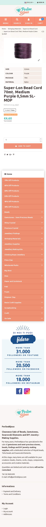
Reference (8, 105)
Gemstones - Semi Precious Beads (18, 217)
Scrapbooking (10, 308)
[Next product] (43, 31)
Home (9, 174)
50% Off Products (11, 196)
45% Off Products (11, 201)
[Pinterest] (13, 154)
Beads (7, 212)
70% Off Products (11, 180)
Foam (6, 292)
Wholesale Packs (11, 265)
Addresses (7, 514)
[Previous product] (42, 31)
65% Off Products (11, 185)
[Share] (4, 154)
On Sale (7, 318)
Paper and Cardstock (13, 281)
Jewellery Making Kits (13, 249)
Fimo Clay (8, 260)
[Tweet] (7, 154)
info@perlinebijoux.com (17, 477)
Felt (6, 286)
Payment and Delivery (12, 491)
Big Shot (8, 270)
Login (5, 509)
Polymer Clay (9, 297)
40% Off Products (11, 207)
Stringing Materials (12, 239)
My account (8, 511)
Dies (6, 276)
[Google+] (10, 154)
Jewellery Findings (12, 233)
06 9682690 (10, 474)
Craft (6, 313)
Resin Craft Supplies (12, 302)
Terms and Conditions (12, 494)
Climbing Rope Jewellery (14, 255)
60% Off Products (11, 191)
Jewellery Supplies (12, 244)
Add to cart (24, 146)
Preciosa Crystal (11, 228)
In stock (7, 110)
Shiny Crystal (9, 223)
